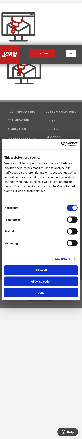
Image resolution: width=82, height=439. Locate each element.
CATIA (51, 120)
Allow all (41, 270)
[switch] (72, 220)
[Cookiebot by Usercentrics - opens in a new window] (61, 144)
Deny (41, 292)
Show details (61, 258)
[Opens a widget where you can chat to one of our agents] (67, 432)
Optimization (18, 120)
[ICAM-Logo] (9, 46)
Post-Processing (21, 111)
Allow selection (41, 281)
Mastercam (56, 137)
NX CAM (52, 129)
